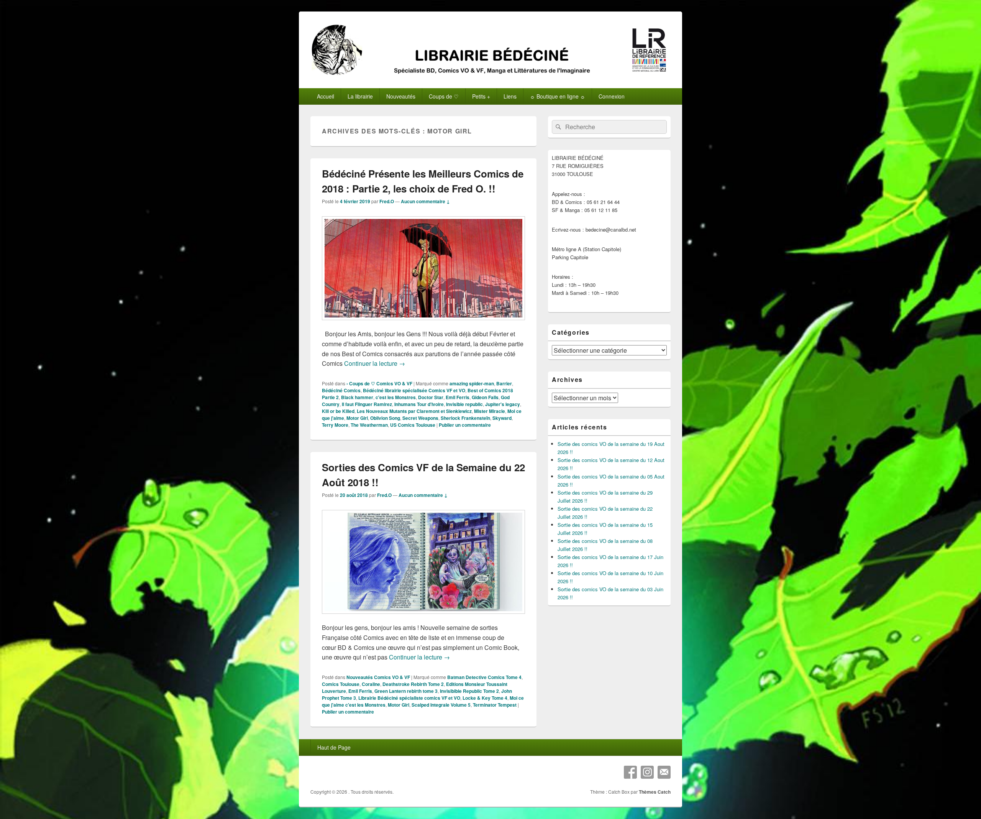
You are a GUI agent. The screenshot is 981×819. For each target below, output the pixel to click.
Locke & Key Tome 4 (485, 697)
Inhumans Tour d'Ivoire (419, 404)
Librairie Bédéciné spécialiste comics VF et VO (409, 697)
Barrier (504, 383)
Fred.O (386, 201)
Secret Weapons (420, 417)
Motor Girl (357, 417)
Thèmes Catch (655, 791)
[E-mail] (664, 772)
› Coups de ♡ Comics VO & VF (379, 383)
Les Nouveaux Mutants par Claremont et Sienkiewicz (414, 411)
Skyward (502, 417)
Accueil (325, 96)
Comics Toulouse (340, 684)
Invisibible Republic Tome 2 (469, 690)
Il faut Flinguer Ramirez (367, 404)
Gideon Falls (485, 397)
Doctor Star (430, 397)
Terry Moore (335, 424)
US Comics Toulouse (412, 424)
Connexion (612, 96)
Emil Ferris (457, 397)
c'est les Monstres (396, 397)
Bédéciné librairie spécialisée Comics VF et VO (414, 390)
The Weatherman (369, 424)
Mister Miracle (489, 411)
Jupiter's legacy (502, 404)
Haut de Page (334, 747)
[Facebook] (630, 772)
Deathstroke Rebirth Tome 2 (413, 684)
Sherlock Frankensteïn (465, 417)
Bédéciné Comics (341, 390)
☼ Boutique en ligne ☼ (557, 96)
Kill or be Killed (338, 411)
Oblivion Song (385, 417)
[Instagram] (647, 772)
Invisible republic (464, 404)
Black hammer (357, 397)
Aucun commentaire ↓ (425, 201)
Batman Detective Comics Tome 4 (484, 677)
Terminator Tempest (495, 704)
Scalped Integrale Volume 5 (441, 704)
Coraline (371, 684)
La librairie (360, 96)
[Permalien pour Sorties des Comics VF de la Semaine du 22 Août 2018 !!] (423, 617)
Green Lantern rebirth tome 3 (406, 690)
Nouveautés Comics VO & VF (378, 677)
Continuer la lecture (374, 363)
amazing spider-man (471, 383)
